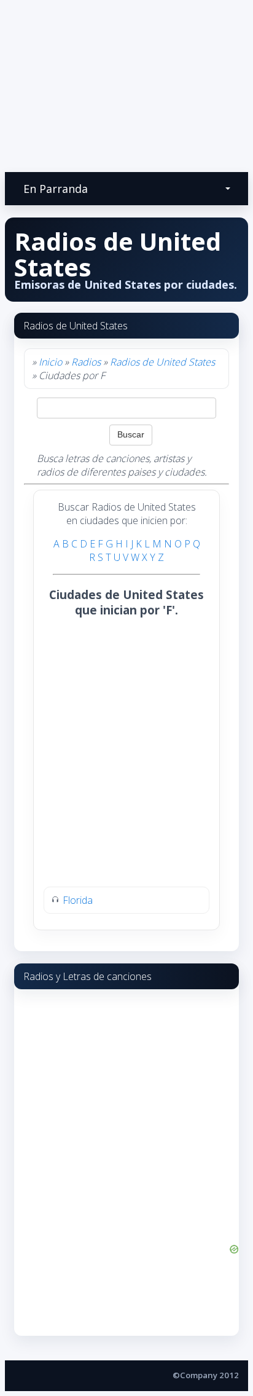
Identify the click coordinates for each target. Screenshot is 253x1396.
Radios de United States (162, 362)
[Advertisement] (126, 690)
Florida (78, 900)
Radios (86, 362)
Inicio (50, 362)
